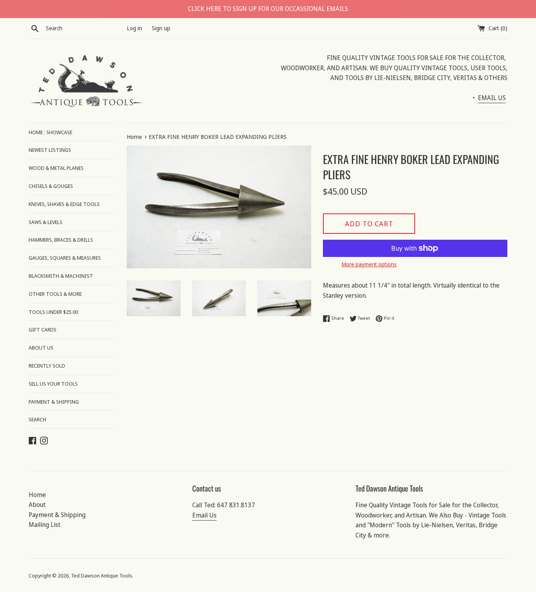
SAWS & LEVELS (45, 222)
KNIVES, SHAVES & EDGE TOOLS (64, 204)
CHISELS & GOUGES (51, 185)
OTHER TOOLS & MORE (55, 293)
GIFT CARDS (43, 329)
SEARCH (37, 419)
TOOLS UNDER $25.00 (53, 311)
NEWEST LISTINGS (50, 149)
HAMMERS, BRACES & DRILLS (61, 239)
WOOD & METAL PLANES (56, 167)
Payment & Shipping (57, 514)
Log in (134, 28)
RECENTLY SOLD (47, 365)
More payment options (369, 264)
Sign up (161, 28)
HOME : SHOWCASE (50, 132)
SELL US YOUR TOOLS (53, 383)
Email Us (204, 515)
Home (37, 494)
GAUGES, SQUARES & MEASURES (65, 257)
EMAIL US (492, 97)
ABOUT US (41, 347)
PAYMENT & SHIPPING (54, 401)
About (37, 504)
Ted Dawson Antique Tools (101, 575)
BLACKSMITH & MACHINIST (61, 275)
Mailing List (44, 524)
